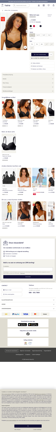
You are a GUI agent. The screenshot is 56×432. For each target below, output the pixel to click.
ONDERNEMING (6, 308)
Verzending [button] (38, 22)
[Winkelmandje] (53, 5)
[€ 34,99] (39, 109)
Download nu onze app (28, 321)
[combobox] (23, 5)
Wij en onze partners (6, 394)
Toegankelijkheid (47, 350)
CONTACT (4, 285)
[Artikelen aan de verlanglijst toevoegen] (51, 54)
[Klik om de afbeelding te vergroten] (25, 47)
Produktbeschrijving (8, 74)
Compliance (27, 354)
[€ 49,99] (9, 211)
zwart (31, 28)
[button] (2, 5)
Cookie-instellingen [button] (36, 354)
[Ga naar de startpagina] (7, 5)
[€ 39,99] (9, 109)
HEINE (3, 304)
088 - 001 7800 (34, 293)
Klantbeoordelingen (8, 91)
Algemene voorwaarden (25, 350)
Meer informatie (40, 399)
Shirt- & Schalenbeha (13, 10)
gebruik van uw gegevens (40, 394)
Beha (6, 10)
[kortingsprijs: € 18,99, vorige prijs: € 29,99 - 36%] (39, 177)
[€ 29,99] (24, 109)
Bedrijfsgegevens (19, 354)
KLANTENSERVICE (7, 300)
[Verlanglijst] (48, 5)
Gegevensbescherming (37, 350)
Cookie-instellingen (37, 429)
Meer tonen (22, 273)
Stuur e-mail (8, 290)
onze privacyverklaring (11, 420)
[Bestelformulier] (43, 5)
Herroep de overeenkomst (11, 350)
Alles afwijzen (17, 429)
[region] (28, 410)
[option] (31, 26)
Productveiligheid (7, 87)
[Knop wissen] (28, 5)
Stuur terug (5, 83)
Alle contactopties (9, 294)
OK (28, 426)
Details (4, 78)
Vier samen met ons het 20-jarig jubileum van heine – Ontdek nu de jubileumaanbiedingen (28, 1)
